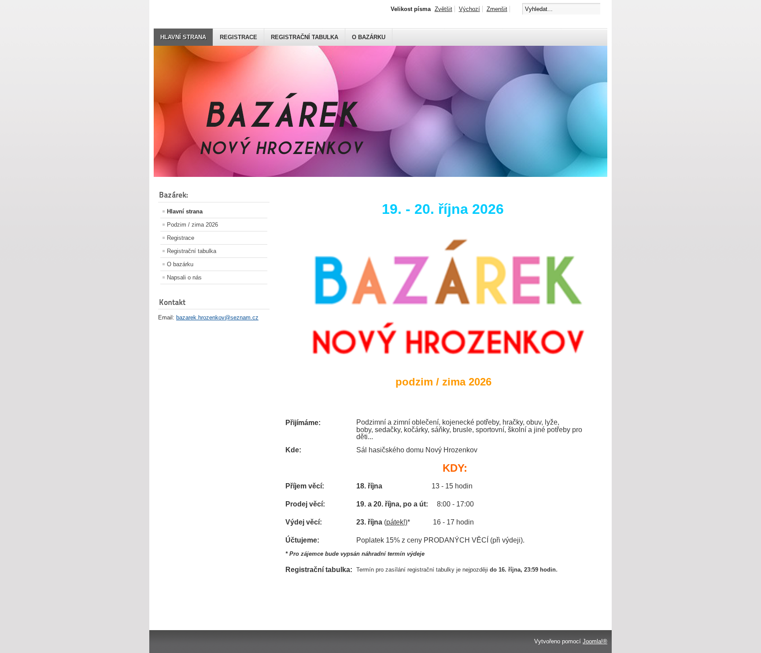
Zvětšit (443, 9)
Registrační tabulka (304, 37)
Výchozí (469, 9)
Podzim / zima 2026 (192, 224)
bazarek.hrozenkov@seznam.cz (217, 317)
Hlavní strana (183, 37)
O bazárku (368, 37)
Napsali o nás (184, 277)
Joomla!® (595, 641)
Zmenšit (497, 9)
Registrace (238, 37)
